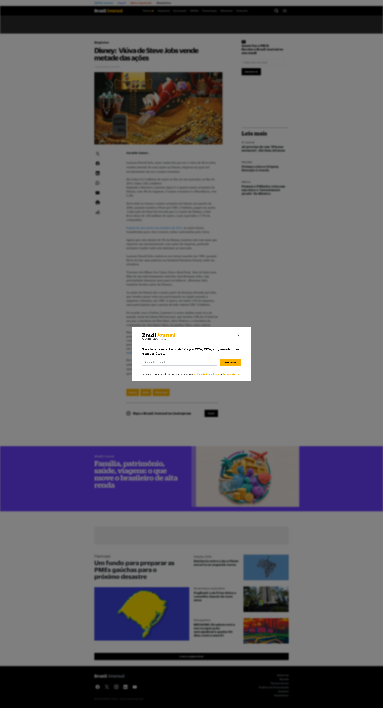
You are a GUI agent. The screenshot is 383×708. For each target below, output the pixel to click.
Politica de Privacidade (206, 374)
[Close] (238, 335)
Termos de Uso (231, 374)
